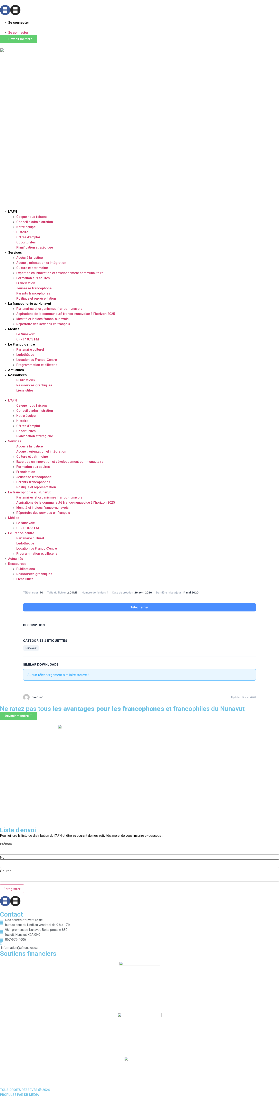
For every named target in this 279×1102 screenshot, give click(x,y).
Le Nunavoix (25, 334)
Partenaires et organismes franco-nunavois (49, 309)
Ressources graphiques (34, 385)
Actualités (16, 370)
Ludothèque (25, 355)
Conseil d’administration (34, 222)
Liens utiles (24, 390)
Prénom (6, 843)
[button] (139, 27)
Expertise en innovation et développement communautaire (59, 273)
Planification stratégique (34, 247)
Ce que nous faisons (32, 217)
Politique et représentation (36, 298)
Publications (25, 380)
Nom (3, 857)
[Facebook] (5, 10)
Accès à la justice (29, 258)
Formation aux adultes (33, 278)
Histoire (22, 232)
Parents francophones (33, 293)
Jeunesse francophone (33, 288)
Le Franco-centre (21, 344)
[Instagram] (15, 10)
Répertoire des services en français (43, 324)
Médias (13, 329)
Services (15, 252)
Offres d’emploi (28, 237)
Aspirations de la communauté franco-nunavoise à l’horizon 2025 (65, 314)
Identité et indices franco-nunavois (42, 319)
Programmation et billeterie (36, 365)
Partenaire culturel (30, 349)
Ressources (17, 375)
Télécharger (139, 607)
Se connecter (18, 23)
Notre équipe (26, 227)
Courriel (6, 870)
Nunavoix (31, 647)
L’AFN (12, 212)
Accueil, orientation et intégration (41, 263)
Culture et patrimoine (32, 268)
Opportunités (26, 242)
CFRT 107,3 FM (27, 339)
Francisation (25, 283)
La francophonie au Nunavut (29, 304)
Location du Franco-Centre (36, 360)
